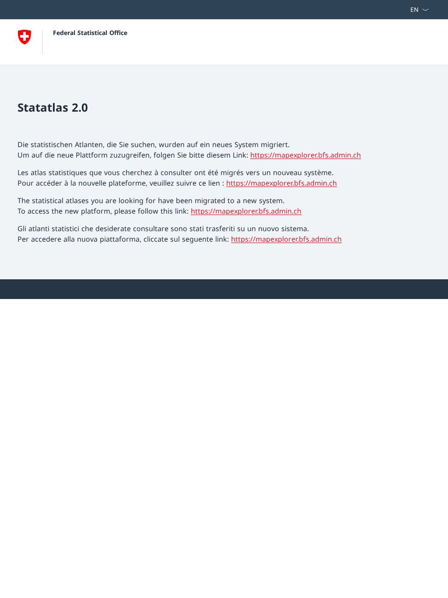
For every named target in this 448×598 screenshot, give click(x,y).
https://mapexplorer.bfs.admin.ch (305, 155)
